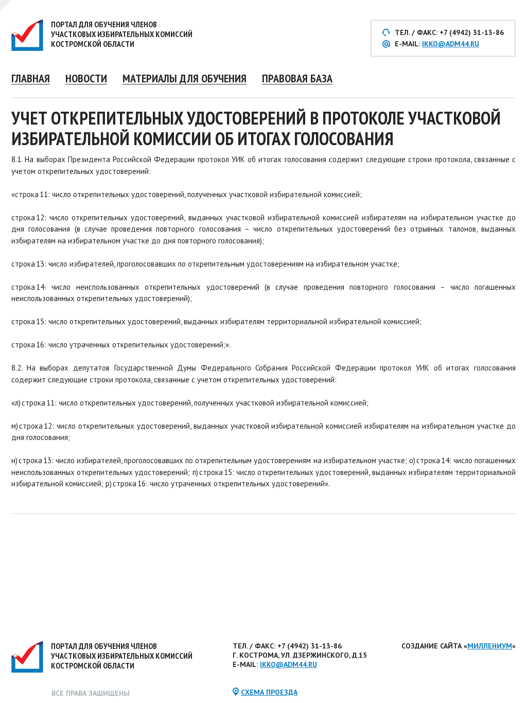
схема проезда (269, 692)
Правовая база (297, 78)
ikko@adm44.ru (450, 43)
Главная (30, 78)
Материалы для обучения (184, 78)
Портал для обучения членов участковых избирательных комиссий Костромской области (121, 34)
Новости (86, 78)
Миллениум (489, 646)
